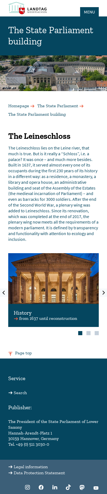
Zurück (4, 292)
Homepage (18, 105)
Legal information (31, 466)
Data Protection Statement (39, 472)
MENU (89, 12)
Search (20, 392)
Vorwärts (103, 292)
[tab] (80, 333)
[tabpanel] (53, 290)
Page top (23, 352)
